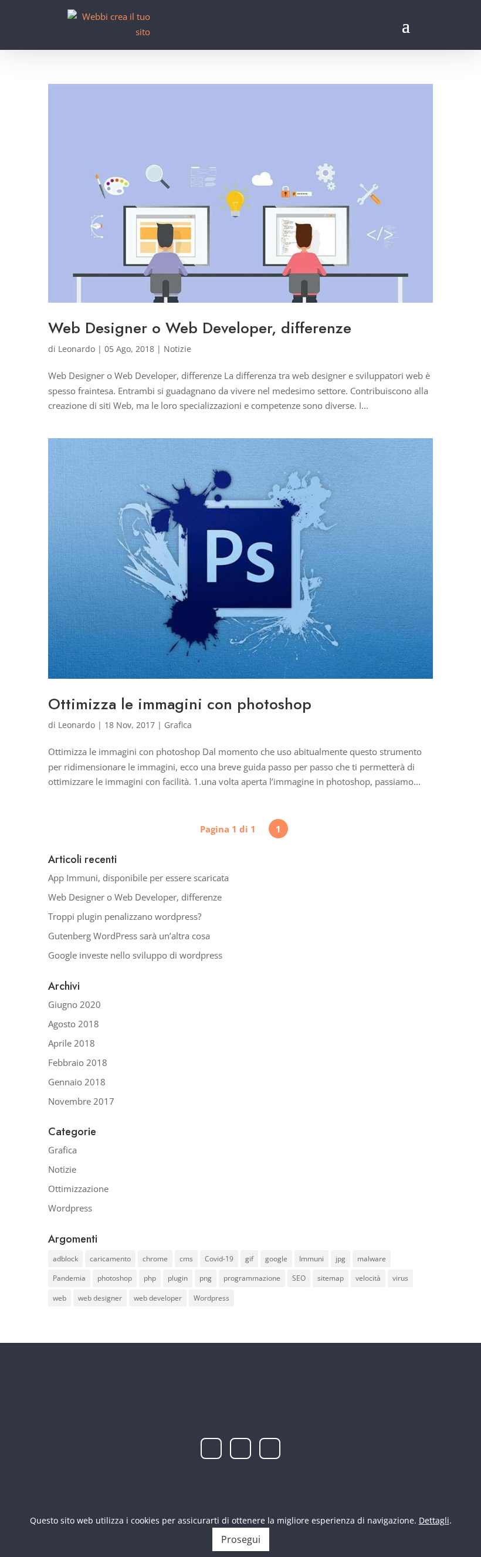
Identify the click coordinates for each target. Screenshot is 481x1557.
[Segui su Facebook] (211, 1448)
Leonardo (76, 348)
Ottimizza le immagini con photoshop (179, 704)
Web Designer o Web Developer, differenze (199, 328)
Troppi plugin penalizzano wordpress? (124, 916)
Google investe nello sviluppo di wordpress (135, 955)
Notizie (177, 348)
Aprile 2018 (71, 1043)
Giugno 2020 (74, 1004)
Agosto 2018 (73, 1024)
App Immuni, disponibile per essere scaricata (138, 878)
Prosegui (240, 1539)
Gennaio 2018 (77, 1082)
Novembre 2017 (81, 1101)
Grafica (178, 724)
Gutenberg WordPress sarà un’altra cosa (129, 936)
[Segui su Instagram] (240, 1448)
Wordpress (70, 1208)
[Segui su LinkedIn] (269, 1448)
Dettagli (434, 1520)
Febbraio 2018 (77, 1062)
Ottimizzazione (78, 1188)
